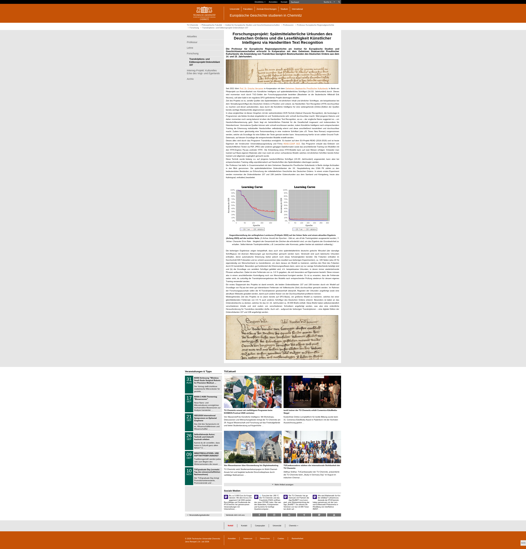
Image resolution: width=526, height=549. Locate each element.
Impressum (247, 539)
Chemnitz (293, 526)
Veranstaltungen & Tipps (198, 371)
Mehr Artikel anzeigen (284, 484)
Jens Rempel (190, 541)
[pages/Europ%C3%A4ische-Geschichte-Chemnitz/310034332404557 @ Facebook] (259, 515)
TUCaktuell (230, 371)
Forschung (192, 53)
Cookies (281, 539)
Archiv (190, 79)
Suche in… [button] (329, 2)
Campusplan (260, 526)
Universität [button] (234, 9)
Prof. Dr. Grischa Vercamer (252, 88)
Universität (277, 526)
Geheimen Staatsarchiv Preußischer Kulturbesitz (306, 88)
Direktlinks (259, 2)
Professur (192, 42)
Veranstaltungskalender (199, 515)
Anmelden (273, 2)
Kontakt (284, 2)
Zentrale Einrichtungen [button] (267, 9)
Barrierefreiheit (297, 539)
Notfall (230, 526)
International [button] (297, 9)
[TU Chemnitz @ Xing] (304, 515)
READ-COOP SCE (292, 144)
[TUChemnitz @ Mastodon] (319, 515)
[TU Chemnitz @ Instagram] (274, 515)
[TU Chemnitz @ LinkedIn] (289, 515)
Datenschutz (265, 539)
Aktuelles (192, 36)
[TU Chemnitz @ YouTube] (334, 515)
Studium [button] (284, 9)
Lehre (190, 47)
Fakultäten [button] (248, 9)
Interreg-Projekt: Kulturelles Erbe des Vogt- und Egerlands (203, 72)
